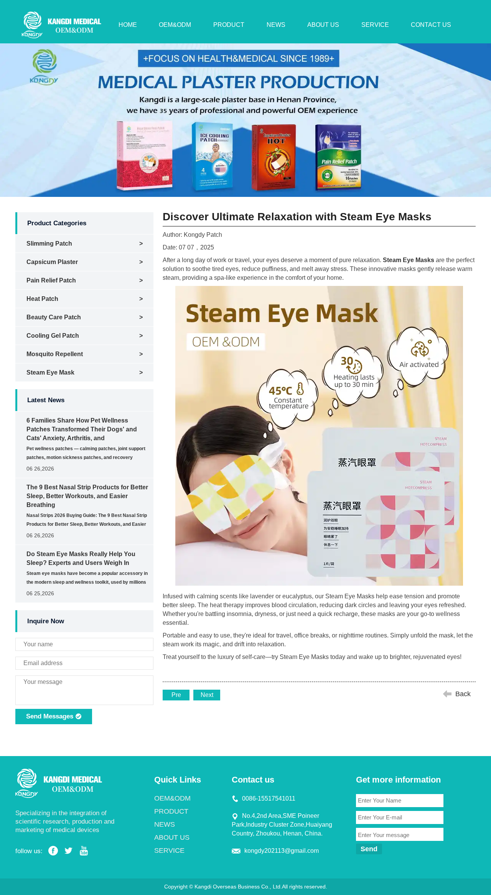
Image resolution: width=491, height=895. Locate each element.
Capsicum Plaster (52, 262)
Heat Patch (42, 299)
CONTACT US (431, 24)
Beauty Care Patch (53, 317)
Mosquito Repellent (54, 354)
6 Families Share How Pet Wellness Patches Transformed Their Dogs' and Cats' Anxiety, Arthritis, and (81, 429)
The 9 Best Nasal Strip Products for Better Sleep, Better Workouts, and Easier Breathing (87, 496)
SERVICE (375, 24)
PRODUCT (228, 24)
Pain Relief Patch (51, 280)
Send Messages (50, 716)
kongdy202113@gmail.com (281, 850)
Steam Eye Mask (50, 372)
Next (207, 695)
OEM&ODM (175, 24)
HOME (128, 24)
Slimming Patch (49, 243)
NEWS (276, 24)
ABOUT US (323, 24)
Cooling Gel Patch (52, 335)
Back (463, 694)
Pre (176, 695)
